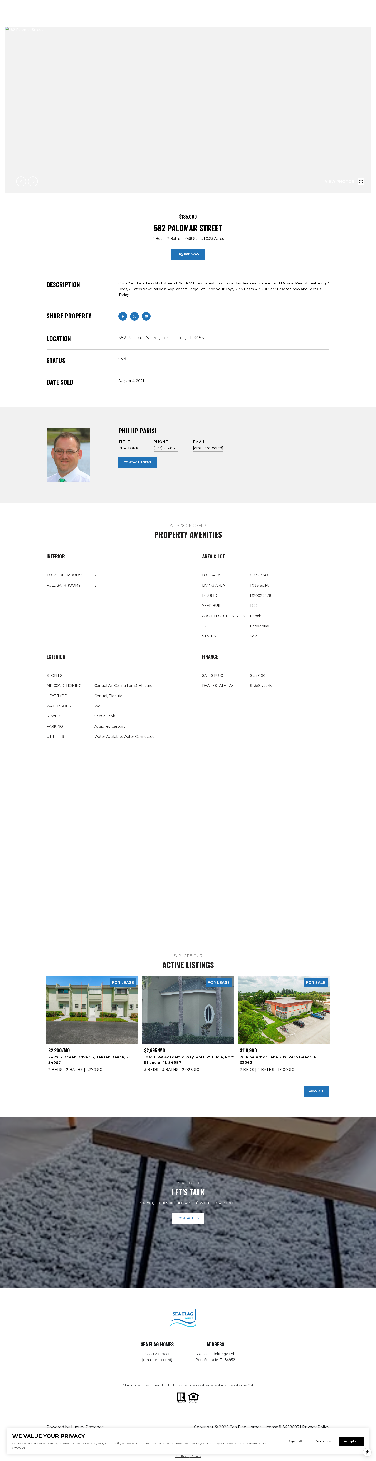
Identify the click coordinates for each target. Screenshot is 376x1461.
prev (21, 181)
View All (316, 1091)
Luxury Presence (87, 1427)
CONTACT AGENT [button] (137, 462)
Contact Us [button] (188, 1218)
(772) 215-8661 (166, 448)
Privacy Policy (315, 1427)
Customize (323, 1441)
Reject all (295, 1441)
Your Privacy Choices (188, 1456)
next (33, 181)
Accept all (351, 1441)
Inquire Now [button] (188, 254)
